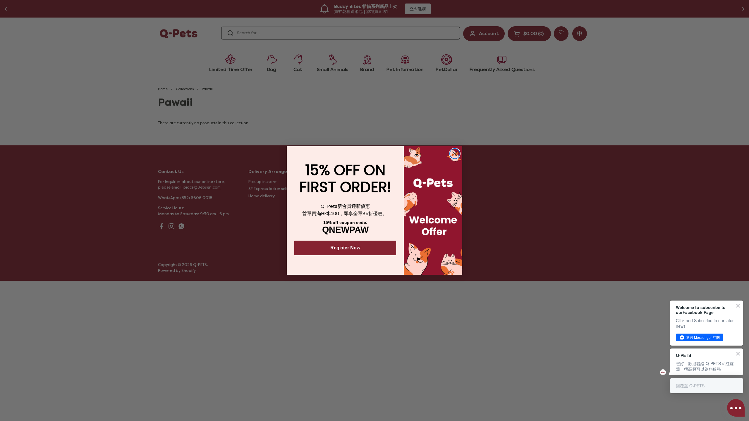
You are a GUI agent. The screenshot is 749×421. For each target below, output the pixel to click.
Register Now (345, 247)
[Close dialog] (455, 154)
